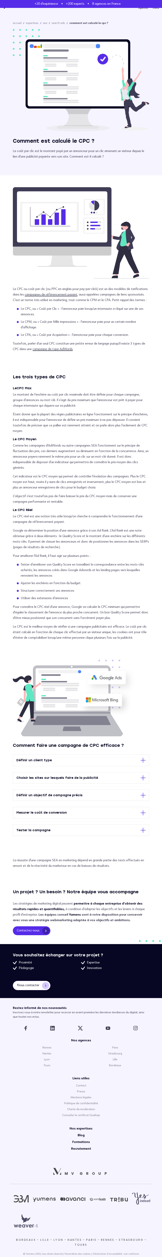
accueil (17, 23)
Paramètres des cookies (77, 1254)
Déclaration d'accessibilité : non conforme (116, 1254)
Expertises (32, 23)
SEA (45, 23)
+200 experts (75, 4)
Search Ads (58, 23)
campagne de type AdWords (53, 349)
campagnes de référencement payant (51, 294)
